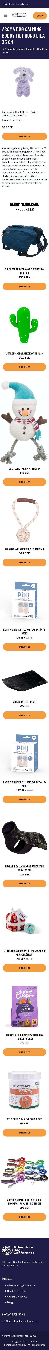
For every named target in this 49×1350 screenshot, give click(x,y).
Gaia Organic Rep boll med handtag (24, 549)
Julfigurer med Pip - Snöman (24, 468)
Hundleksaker (20, 115)
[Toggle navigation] (5, 15)
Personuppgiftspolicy (15, 1344)
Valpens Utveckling (17, 1296)
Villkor (34, 1341)
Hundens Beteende (17, 1291)
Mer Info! (24, 136)
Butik (40, 15)
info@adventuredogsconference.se (16, 4)
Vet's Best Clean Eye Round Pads (24, 1119)
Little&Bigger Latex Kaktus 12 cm (24, 353)
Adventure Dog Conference (21, 1285)
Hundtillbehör (22, 112)
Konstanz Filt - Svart (24, 701)
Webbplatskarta (36, 1344)
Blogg (10, 1302)
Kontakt (24, 1341)
